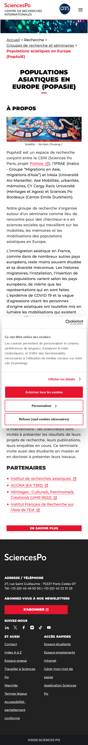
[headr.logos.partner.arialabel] (64, 9)
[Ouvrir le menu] (81, 10)
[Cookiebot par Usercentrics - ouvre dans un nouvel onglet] (65, 322)
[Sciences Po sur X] (15, 627)
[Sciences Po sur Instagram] (32, 627)
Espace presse (16, 661)
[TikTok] (40, 627)
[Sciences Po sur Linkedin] (7, 627)
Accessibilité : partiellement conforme (15, 710)
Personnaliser (42, 405)
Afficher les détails (61, 379)
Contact (11, 644)
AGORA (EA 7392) (27, 485)
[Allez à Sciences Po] (25, 559)
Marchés (11, 685)
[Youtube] (49, 627)
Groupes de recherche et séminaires (40, 45)
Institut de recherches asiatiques (41, 478)
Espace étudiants (57, 644)
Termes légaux (16, 694)
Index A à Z (13, 652)
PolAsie (36, 163)
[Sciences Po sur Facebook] (23, 627)
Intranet (50, 661)
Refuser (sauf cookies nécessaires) (44, 419)
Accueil (13, 40)
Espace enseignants (59, 652)
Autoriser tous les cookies (44, 392)
